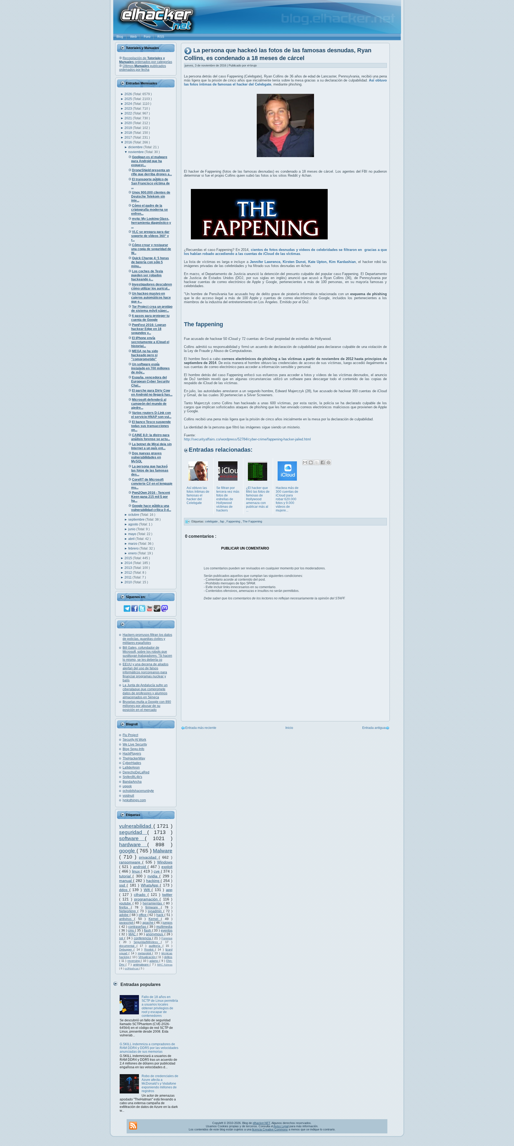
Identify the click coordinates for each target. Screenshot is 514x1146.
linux (136, 871)
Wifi (148, 890)
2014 (128, 563)
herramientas (153, 903)
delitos (168, 957)
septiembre (136, 519)
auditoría (155, 945)
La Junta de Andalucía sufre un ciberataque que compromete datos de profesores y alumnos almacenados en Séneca (145, 691)
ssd (123, 885)
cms (131, 930)
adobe (124, 915)
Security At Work (134, 739)
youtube (126, 903)
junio (132, 529)
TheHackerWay (134, 758)
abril (131, 539)
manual (126, 880)
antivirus (126, 919)
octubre (134, 515)
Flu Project (130, 735)
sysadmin (155, 911)
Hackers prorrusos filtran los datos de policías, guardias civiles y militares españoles (147, 639)
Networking (128, 911)
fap (222, 521)
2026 (128, 94)
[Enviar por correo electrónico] (305, 462)
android (140, 867)
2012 (128, 572)
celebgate (211, 521)
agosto (133, 524)
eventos (166, 930)
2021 (128, 118)
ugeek (127, 786)
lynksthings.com (134, 800)
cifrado (140, 894)
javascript (126, 923)
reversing (134, 960)
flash (148, 930)
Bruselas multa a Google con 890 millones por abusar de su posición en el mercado (147, 706)
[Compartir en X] (316, 462)
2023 (128, 108)
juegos (167, 923)
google (128, 851)
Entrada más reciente (200, 728)
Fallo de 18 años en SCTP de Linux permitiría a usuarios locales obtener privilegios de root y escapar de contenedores (160, 1006)
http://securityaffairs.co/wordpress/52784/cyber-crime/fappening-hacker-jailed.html (247, 439)
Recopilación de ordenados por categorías (145, 60)
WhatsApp (150, 885)
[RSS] (133, 1125)
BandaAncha (132, 782)
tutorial (126, 876)
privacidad (149, 857)
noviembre (136, 152)
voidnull (128, 796)
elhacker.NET (261, 1123)
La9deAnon (131, 767)
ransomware (130, 862)
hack (160, 915)
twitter (167, 894)
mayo (132, 534)
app (169, 890)
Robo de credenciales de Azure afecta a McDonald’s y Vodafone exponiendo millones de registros (160, 1083)
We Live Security (135, 744)
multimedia (164, 927)
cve (157, 871)
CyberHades (132, 763)
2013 (128, 568)
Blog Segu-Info (133, 749)
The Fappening (252, 521)
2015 (128, 558)
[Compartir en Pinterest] (328, 462)
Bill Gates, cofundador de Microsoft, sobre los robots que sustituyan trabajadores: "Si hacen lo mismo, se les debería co (147, 654)
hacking (153, 880)
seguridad (133, 832)
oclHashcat (132, 968)
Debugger (126, 949)
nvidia (153, 876)
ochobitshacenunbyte (138, 791)
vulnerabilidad (136, 826)
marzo (133, 544)
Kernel (155, 919)
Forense (166, 938)
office (143, 915)
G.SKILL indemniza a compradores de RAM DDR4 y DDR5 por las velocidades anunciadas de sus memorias (149, 1048)
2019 (128, 128)
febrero (133, 548)
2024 (128, 104)
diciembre (135, 147)
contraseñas (137, 927)
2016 (128, 142)
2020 (128, 123)
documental (128, 945)
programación (147, 899)
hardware (133, 844)
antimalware (141, 964)
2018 (128, 133)
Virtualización (147, 957)
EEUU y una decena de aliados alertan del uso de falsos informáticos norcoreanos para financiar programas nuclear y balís (145, 672)
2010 (128, 582)
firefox (125, 907)
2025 (128, 99)
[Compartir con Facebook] (322, 462)
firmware (153, 907)
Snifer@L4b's (132, 777)
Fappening (233, 521)
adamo (154, 960)
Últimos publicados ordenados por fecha (142, 68)
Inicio (289, 728)
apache (148, 923)
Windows (164, 862)
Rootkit (149, 949)
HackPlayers (132, 753)
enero (133, 553)
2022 (128, 113)
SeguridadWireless (147, 942)
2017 (128, 137)
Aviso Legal (281, 1126)
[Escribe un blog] (310, 462)
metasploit (145, 953)
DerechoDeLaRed (136, 772)
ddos (124, 890)
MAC (132, 934)
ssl (121, 938)
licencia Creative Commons (270, 1129)
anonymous (155, 934)
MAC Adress (164, 964)
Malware (162, 851)
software (132, 838)
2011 (128, 577)
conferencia (143, 938)
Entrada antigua (374, 728)
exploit (166, 867)
